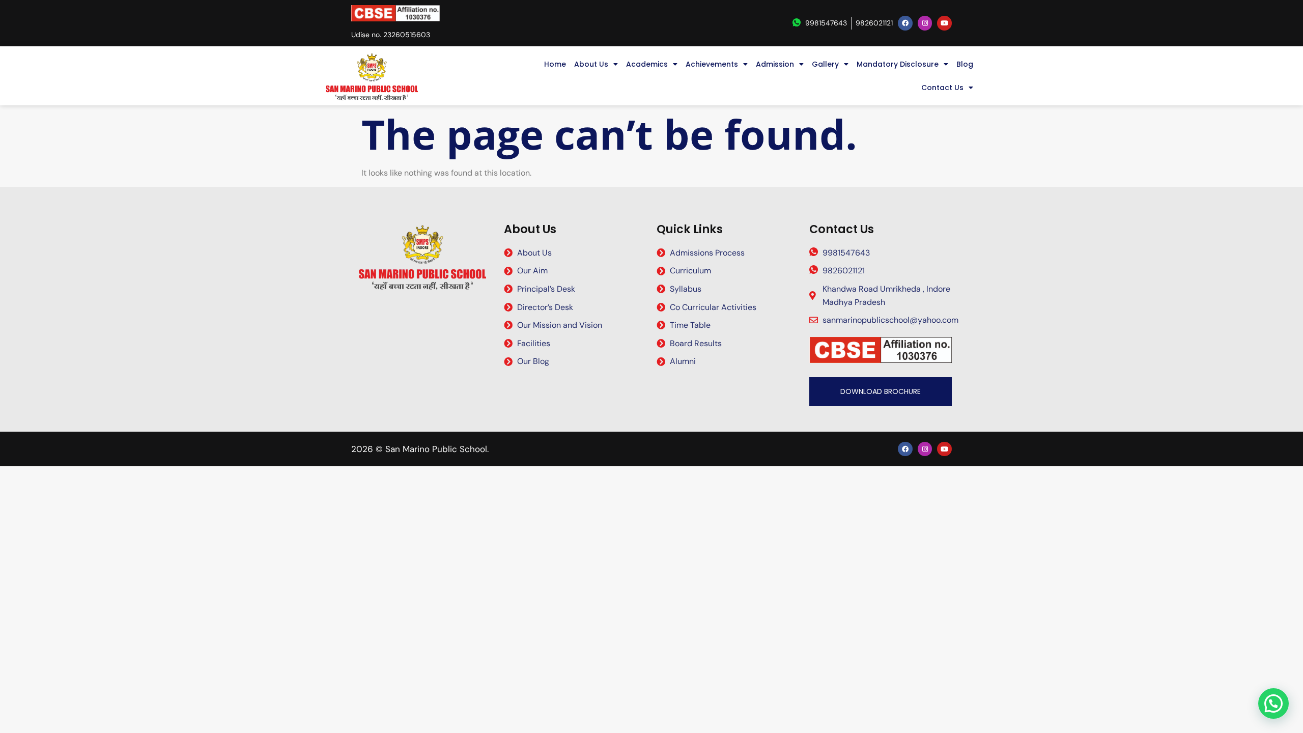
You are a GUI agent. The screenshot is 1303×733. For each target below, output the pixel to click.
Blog (964, 64)
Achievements (712, 64)
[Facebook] (905, 23)
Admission (775, 64)
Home (555, 64)
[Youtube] (944, 23)
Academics (647, 64)
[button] (1273, 703)
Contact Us (942, 87)
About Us (591, 64)
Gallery (825, 64)
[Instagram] (925, 23)
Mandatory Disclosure (898, 64)
